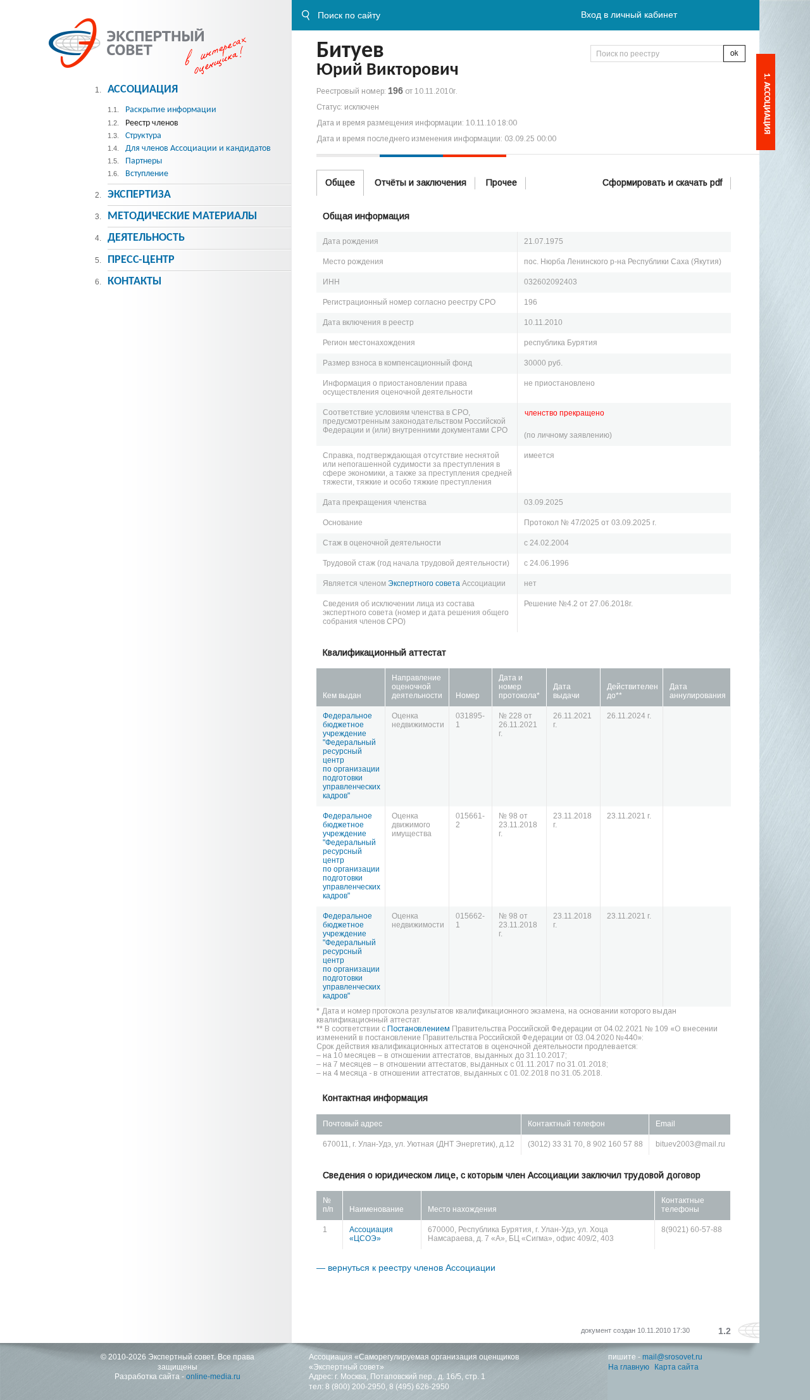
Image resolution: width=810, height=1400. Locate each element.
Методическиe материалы (182, 216)
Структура (143, 136)
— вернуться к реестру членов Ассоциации (405, 1268)
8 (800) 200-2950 (355, 1386)
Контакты (134, 282)
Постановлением (418, 1028)
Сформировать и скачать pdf (662, 182)
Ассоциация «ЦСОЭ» (371, 1234)
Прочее (501, 182)
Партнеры (143, 161)
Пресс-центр (141, 260)
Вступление (146, 174)
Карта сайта (676, 1367)
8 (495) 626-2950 (419, 1386)
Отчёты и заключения (420, 182)
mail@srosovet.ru (672, 1356)
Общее (340, 182)
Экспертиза (139, 195)
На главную (628, 1367)
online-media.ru (213, 1376)
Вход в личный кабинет (629, 15)
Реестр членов (151, 123)
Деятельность (146, 238)
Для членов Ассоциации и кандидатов (198, 148)
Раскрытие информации (170, 110)
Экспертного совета (424, 583)
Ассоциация (143, 90)
